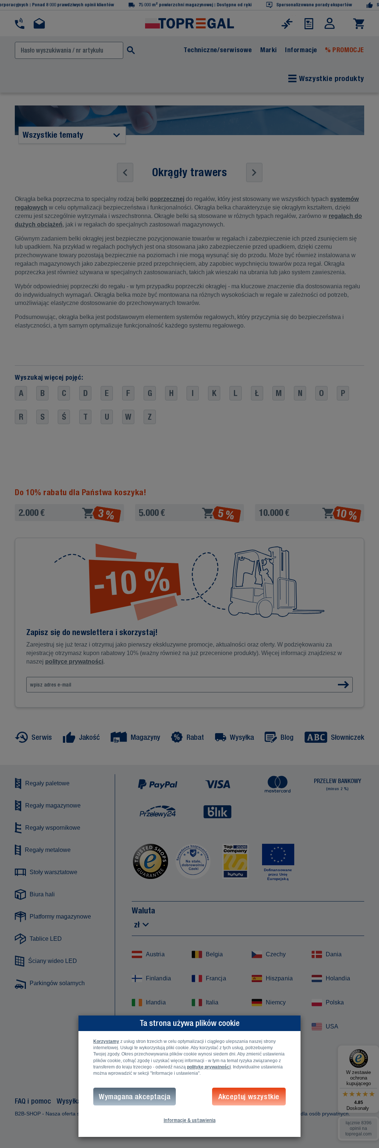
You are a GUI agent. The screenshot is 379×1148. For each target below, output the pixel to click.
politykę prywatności (209, 1067)
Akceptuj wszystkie (248, 1096)
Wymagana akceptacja (134, 1096)
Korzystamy (106, 1041)
